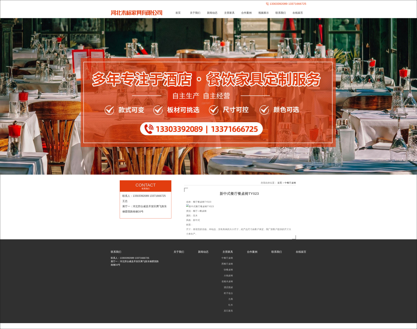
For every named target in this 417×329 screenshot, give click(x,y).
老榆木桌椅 (227, 281)
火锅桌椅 (228, 275)
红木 (230, 305)
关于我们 (195, 12)
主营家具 (229, 12)
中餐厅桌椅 (290, 182)
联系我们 (280, 12)
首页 (178, 12)
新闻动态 (212, 12)
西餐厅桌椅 (227, 263)
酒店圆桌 (228, 287)
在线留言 (298, 12)
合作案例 (246, 12)
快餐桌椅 (228, 269)
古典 (230, 299)
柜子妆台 (228, 293)
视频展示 (263, 12)
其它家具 (228, 310)
